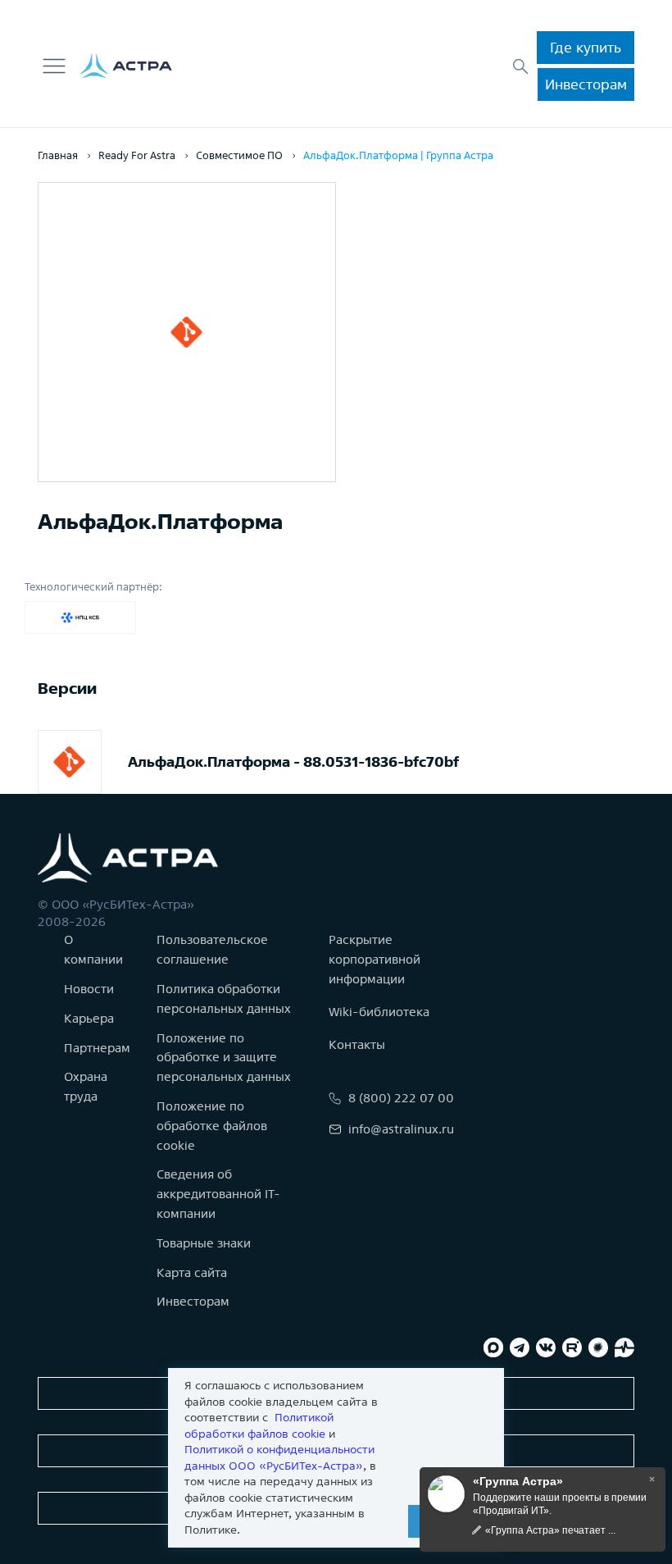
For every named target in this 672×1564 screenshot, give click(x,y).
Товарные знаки (204, 1243)
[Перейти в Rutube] (572, 1347)
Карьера (89, 1018)
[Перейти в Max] (493, 1347)
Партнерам (97, 1048)
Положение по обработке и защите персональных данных (224, 1057)
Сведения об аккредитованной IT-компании (218, 1193)
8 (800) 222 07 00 (401, 1098)
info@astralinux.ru (401, 1129)
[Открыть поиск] (520, 66)
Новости (89, 989)
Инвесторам (586, 84)
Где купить (585, 47)
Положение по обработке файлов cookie (212, 1125)
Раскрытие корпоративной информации (374, 959)
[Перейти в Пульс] (624, 1347)
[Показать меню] (54, 66)
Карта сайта (192, 1272)
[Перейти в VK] (546, 1347)
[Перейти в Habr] (598, 1347)
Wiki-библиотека (379, 1012)
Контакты (357, 1044)
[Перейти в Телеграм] (519, 1347)
